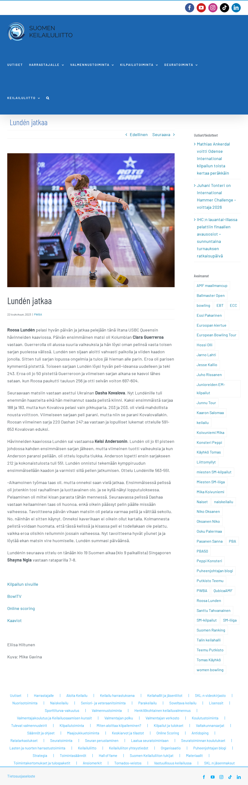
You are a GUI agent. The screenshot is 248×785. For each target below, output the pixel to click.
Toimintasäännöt (73, 755)
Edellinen (139, 134)
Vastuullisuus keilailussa (173, 763)
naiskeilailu (223, 501)
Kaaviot (14, 620)
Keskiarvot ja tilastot (128, 733)
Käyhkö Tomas (209, 452)
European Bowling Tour (216, 334)
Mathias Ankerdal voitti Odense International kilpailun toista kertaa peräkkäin (213, 158)
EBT (220, 305)
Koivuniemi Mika (210, 432)
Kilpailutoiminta (72, 725)
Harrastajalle (44, 695)
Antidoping (200, 733)
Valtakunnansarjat (210, 725)
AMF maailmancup (212, 285)
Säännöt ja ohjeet (40, 733)
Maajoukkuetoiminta (83, 733)
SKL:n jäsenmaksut (219, 763)
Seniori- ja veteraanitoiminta (103, 703)
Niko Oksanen (208, 511)
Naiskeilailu (59, 703)
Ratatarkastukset (24, 740)
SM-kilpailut (207, 620)
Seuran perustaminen (101, 740)
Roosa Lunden (209, 600)
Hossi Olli (204, 344)
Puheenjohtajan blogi (215, 570)
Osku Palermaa (209, 531)
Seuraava (161, 134)
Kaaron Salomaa (210, 412)
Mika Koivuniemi (210, 491)
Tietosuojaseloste (21, 776)
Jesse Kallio (207, 364)
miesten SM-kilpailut (214, 471)
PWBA (38, 314)
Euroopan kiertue (211, 325)
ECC (233, 305)
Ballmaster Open (211, 295)
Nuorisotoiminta (25, 703)
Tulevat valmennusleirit (29, 725)
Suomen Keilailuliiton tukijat (151, 755)
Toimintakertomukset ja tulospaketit (42, 763)
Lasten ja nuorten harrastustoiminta (37, 748)
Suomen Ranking (211, 630)
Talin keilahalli (209, 640)
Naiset (202, 501)
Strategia (40, 755)
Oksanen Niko (208, 521)
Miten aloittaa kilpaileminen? (119, 725)
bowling (203, 305)
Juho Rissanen (209, 374)
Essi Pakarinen (209, 315)
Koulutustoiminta (205, 718)
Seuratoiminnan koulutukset (203, 740)
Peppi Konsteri (209, 560)
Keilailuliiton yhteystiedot (128, 748)
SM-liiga (230, 620)
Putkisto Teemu (210, 580)
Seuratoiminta (61, 740)
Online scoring (21, 608)
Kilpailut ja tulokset (168, 725)
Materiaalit (194, 755)
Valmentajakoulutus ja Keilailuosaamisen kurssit (54, 718)
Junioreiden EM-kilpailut (211, 388)
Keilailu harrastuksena (117, 695)
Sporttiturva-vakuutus (62, 710)
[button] (48, 98)
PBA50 (202, 551)
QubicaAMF (223, 590)
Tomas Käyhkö (209, 659)
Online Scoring (167, 733)
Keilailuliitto (87, 748)
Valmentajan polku (118, 718)
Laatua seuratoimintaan (150, 740)
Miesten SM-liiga (211, 481)
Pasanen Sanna (210, 541)
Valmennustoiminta (107, 710)
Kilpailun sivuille (22, 584)
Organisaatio (171, 748)
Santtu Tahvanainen (214, 610)
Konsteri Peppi (209, 442)
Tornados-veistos (127, 763)
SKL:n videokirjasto (210, 695)
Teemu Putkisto (210, 649)
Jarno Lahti (206, 354)
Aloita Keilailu (76, 695)
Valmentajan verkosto (162, 718)
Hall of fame (108, 755)
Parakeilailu (147, 703)
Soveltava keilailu (182, 703)
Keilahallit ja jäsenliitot (164, 695)
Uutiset (15, 695)
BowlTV (14, 596)
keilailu (203, 422)
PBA (232, 541)
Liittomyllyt (206, 462)
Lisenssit (216, 703)
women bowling (210, 669)
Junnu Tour (206, 402)
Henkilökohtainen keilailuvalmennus (162, 710)
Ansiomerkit (92, 763)
